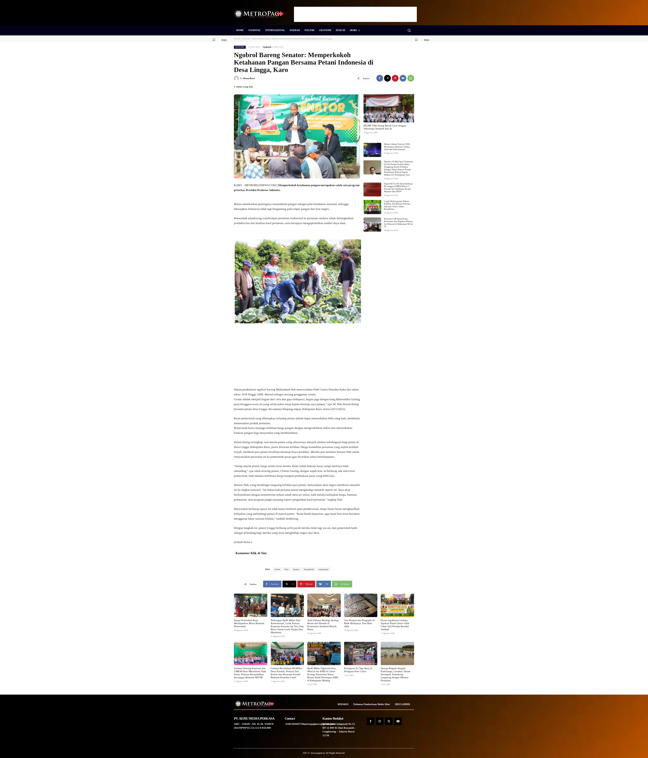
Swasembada (309, 569)
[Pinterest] (395, 78)
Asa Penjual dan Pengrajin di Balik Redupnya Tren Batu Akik (359, 623)
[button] (409, 30)
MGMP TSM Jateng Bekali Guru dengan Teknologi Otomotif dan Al (384, 127)
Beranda (237, 39)
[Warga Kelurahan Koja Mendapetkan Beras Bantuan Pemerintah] (250, 605)
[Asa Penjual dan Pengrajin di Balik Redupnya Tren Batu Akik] (360, 605)
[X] (387, 78)
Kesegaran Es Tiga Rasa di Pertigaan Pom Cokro (358, 670)
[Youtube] (398, 721)
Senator (296, 569)
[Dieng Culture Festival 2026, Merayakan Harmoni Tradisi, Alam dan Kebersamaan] (372, 150)
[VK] (403, 78)
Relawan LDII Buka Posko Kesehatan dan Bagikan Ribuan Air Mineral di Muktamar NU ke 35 (398, 222)
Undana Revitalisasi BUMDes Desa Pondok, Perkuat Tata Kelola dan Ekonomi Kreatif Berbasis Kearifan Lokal (286, 673)
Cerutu (277, 569)
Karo (287, 569)
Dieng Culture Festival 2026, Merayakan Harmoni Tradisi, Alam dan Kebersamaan (397, 147)
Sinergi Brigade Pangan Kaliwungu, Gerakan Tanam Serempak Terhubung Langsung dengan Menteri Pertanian (395, 674)
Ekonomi (246, 39)
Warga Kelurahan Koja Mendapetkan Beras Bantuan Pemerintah (249, 623)
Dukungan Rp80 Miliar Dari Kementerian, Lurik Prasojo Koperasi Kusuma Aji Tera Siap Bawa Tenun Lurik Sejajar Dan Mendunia (287, 626)
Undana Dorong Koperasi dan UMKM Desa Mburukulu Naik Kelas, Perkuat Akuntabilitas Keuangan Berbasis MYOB (250, 673)
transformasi (323, 569)
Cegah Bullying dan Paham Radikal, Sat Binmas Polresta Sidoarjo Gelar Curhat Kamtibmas (397, 205)
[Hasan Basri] (237, 78)
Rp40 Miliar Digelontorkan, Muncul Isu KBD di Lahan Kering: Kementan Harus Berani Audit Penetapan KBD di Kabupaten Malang (322, 674)
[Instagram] (379, 721)
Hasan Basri (249, 78)
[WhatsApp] (410, 78)
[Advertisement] (355, 14)
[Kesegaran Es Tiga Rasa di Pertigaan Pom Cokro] (360, 653)
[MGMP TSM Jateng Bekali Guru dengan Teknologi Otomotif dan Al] (388, 108)
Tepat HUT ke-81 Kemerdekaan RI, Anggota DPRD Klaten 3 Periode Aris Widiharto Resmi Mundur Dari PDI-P (398, 187)
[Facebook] (379, 78)
